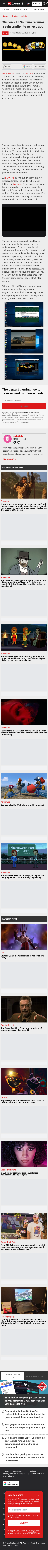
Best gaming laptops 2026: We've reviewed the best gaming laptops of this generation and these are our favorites (25, 1414)
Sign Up (24, 1523)
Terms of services (30, 413)
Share (8, 66)
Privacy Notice (33, 415)
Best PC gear (39, 9)
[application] (24, 219)
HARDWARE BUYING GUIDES (12, 1376)
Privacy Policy (32, 1532)
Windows (17, 184)
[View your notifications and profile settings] (22, 3)
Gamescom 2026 (20, 9)
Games (5, 16)
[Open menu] (4, 3)
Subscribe (37, 3)
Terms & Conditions (22, 1533)
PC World (9, 177)
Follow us (29, 66)
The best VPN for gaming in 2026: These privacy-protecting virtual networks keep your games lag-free (25, 1401)
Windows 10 (8, 73)
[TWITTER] (15, 442)
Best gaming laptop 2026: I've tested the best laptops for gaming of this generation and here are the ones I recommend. (25, 1442)
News (5, 33)
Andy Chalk (16, 33)
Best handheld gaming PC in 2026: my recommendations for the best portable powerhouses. (24, 1457)
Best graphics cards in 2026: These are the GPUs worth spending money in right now (25, 1427)
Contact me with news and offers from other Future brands (24, 1516)
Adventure (14, 16)
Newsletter (41, 66)
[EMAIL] (19, 442)
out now (29, 73)
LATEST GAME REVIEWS (35, 1376)
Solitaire (24, 16)
